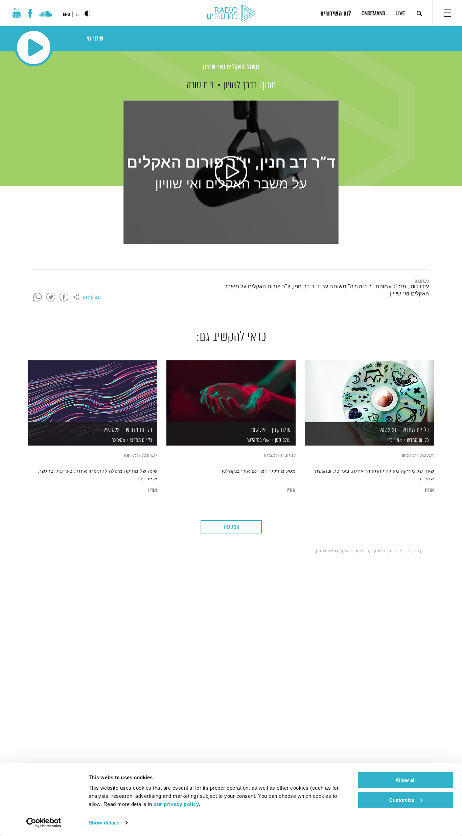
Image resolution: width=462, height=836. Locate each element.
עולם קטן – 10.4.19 (271, 430)
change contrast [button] (87, 13)
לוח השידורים (335, 14)
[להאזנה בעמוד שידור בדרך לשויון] (231, 172)
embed (92, 297)
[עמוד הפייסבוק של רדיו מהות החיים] (30, 13)
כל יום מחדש (418, 440)
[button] (447, 13)
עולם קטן (283, 440)
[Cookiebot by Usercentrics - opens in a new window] (43, 823)
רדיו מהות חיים (231, 13)
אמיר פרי (394, 440)
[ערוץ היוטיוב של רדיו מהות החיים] (17, 13)
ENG (66, 14)
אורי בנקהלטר (258, 440)
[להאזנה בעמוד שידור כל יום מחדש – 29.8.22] (92, 391)
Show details (104, 823)
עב (77, 14)
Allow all (405, 780)
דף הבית (415, 550)
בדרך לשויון (240, 85)
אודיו (429, 490)
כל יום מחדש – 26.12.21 (404, 430)
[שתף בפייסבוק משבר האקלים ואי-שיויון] (64, 297)
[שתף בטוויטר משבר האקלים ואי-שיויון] (50, 297)
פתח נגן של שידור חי (33, 47)
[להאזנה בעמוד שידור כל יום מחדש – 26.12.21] (369, 391)
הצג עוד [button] (231, 527)
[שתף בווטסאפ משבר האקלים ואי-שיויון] (37, 297)
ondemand (373, 13)
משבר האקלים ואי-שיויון (231, 67)
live (400, 13)
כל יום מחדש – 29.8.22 (128, 430)
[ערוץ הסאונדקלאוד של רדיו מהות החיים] (45, 14)
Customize (401, 800)
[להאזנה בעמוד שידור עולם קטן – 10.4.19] (231, 391)
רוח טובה (200, 85)
